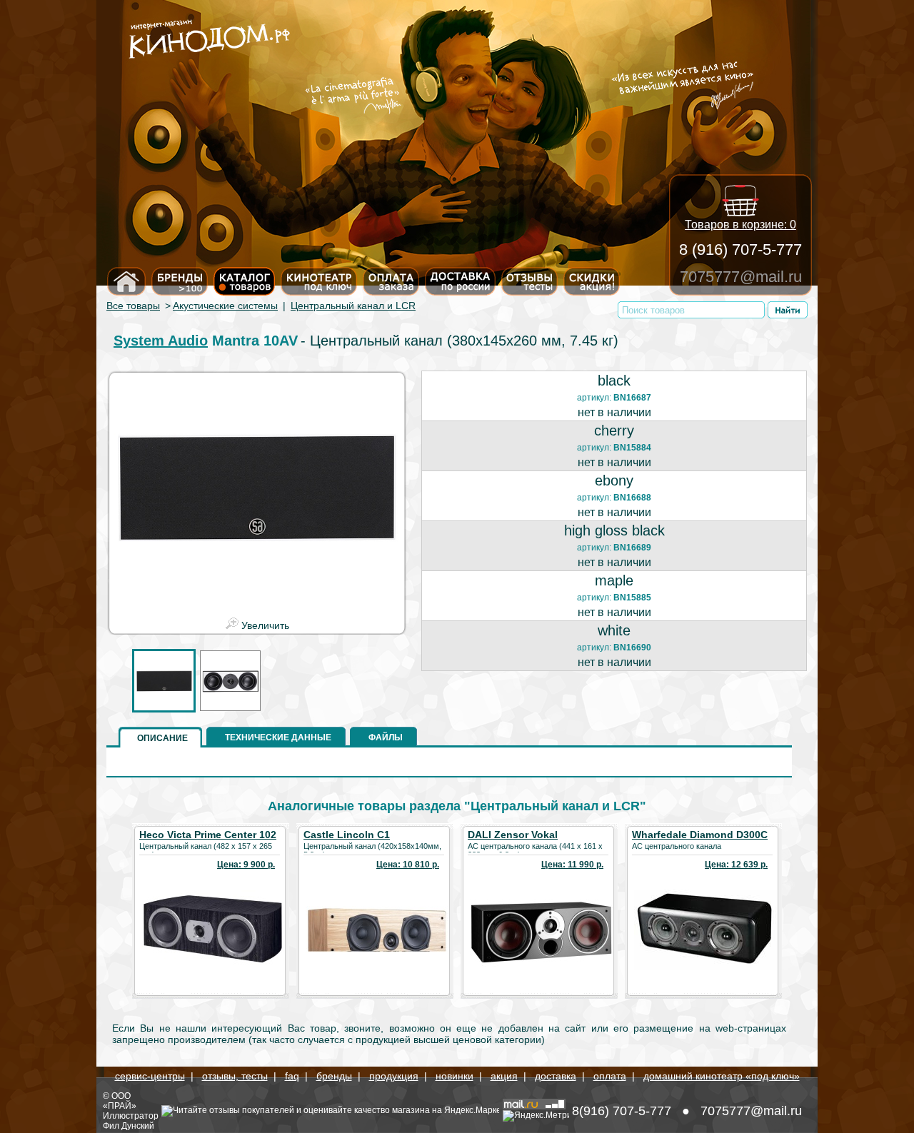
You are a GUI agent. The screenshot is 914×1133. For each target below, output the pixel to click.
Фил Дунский (128, 1126)
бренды (334, 1076)
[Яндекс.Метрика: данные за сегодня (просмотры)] (536, 1116)
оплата (609, 1076)
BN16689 (632, 548)
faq (292, 1076)
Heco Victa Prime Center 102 (207, 834)
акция (504, 1076)
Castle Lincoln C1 (346, 834)
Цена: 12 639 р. (736, 865)
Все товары (133, 305)
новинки (454, 1076)
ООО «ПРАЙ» (119, 1101)
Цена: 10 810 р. (407, 865)
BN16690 (632, 648)
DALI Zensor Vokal (513, 834)
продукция (393, 1076)
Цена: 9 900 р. (246, 865)
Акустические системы (225, 305)
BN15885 (632, 598)
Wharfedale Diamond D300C (700, 834)
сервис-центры (150, 1076)
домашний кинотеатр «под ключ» (721, 1076)
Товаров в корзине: (740, 224)
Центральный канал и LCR (353, 305)
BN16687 (632, 398)
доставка (555, 1076)
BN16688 (632, 498)
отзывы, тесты (235, 1076)
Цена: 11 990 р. (572, 865)
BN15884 (632, 448)
